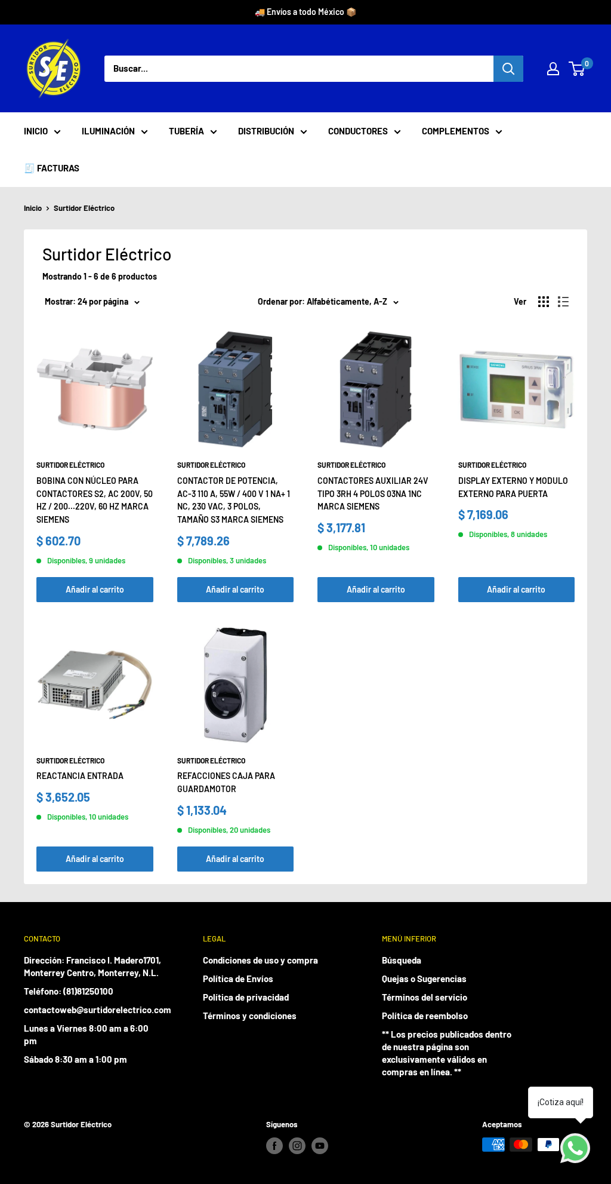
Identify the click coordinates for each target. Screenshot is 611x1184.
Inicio (33, 208)
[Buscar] (508, 69)
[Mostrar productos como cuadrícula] (543, 301)
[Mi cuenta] (553, 68)
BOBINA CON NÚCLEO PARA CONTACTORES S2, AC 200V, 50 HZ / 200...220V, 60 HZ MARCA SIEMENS (94, 500)
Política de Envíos (238, 978)
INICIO (36, 130)
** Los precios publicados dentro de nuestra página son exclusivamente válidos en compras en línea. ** (446, 1053)
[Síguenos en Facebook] (274, 1145)
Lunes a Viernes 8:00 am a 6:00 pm (86, 1034)
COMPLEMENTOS (455, 130)
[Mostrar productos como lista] (563, 301)
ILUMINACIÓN (108, 130)
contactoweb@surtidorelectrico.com (92, 1009)
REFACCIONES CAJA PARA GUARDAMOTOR (226, 782)
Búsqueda (401, 960)
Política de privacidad (246, 997)
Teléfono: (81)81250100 (68, 991)
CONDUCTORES (358, 130)
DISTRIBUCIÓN (266, 130)
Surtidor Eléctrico (84, 208)
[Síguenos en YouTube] (319, 1145)
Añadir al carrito (95, 589)
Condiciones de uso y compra (260, 960)
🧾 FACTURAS (51, 167)
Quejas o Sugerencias (424, 978)
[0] (577, 69)
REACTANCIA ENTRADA (80, 776)
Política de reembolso (425, 1015)
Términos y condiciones (250, 1015)
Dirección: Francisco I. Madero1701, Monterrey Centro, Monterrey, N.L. (92, 966)
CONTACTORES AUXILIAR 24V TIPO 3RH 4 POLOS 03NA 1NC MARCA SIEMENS (372, 493)
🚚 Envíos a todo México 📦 (305, 12)
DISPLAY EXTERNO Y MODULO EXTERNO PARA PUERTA (513, 487)
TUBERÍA (186, 130)
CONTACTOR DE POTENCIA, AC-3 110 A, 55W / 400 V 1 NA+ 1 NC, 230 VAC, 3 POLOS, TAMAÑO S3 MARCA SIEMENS (233, 500)
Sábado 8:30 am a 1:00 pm (75, 1059)
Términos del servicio (424, 997)
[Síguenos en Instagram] (297, 1145)
